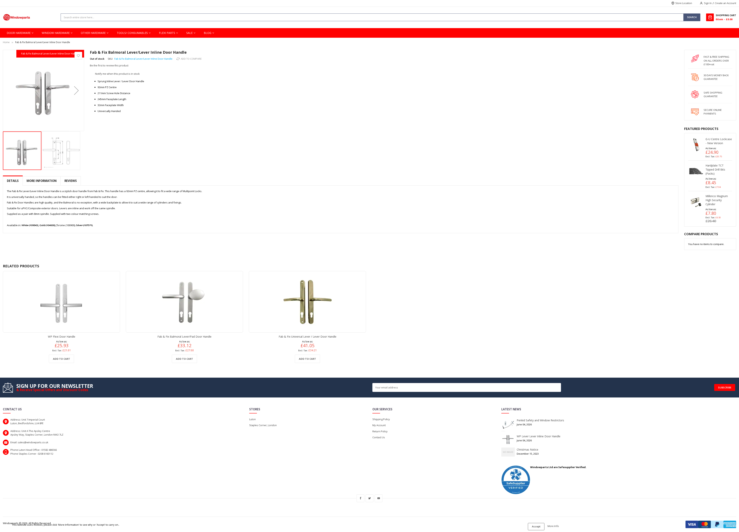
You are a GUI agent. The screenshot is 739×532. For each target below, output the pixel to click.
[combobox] (155, 17)
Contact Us (378, 437)
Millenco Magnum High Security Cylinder (717, 200)
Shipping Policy (381, 419)
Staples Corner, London (263, 425)
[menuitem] (20, 33)
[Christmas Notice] (508, 451)
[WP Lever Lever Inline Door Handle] (508, 439)
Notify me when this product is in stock (117, 73)
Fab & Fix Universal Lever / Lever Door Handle (307, 336)
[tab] (13, 181)
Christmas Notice (527, 449)
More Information (42, 181)
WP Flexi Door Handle (61, 336)
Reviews (70, 181)
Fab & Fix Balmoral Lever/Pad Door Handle (184, 336)
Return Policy (380, 431)
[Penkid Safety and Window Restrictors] (508, 424)
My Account (379, 425)
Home (6, 42)
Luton (252, 419)
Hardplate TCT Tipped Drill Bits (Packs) (715, 169)
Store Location (683, 3)
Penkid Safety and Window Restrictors (540, 420)
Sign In (708, 3)
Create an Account (725, 3)
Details (13, 181)
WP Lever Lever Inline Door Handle (538, 436)
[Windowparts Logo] (16, 17)
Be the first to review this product (109, 65)
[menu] (369, 33)
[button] (76, 90)
